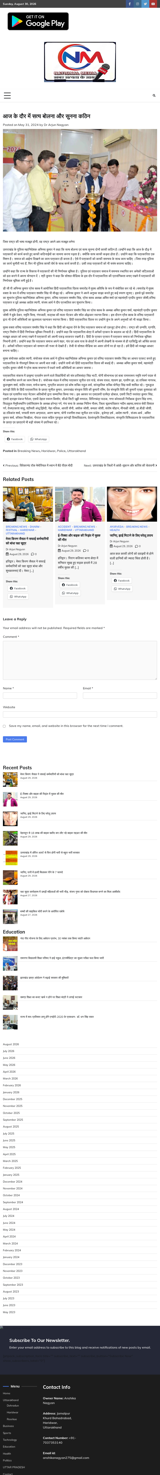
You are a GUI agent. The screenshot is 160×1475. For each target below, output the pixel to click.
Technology (10, 1439)
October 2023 (11, 1277)
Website (9, 707)
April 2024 (9, 1236)
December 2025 (12, 1099)
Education (9, 1446)
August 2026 (11, 1044)
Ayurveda (117, 527)
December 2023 (12, 1264)
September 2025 (13, 1119)
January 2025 (11, 1174)
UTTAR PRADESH (14, 1467)
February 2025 (12, 1167)
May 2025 (9, 1147)
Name (8, 688)
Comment (11, 637)
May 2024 (9, 1229)
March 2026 (10, 1078)
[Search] (154, 95)
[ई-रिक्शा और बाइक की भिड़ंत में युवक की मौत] (10, 799)
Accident (64, 527)
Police (61, 451)
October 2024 (11, 1195)
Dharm (34, 527)
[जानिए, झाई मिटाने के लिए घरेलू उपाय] (10, 819)
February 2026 (12, 1085)
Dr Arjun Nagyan (56, 125)
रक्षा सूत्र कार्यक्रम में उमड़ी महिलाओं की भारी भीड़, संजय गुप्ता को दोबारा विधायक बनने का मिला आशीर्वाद (70, 891)
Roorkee (12, 1419)
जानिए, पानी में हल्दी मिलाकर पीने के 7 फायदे (41, 872)
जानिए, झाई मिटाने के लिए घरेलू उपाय (131, 535)
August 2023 (11, 1291)
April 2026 (9, 1071)
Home (6, 1393)
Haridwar (48, 451)
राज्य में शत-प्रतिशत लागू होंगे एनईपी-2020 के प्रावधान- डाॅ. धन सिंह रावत (57, 1016)
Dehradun (13, 1405)
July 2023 (8, 1298)
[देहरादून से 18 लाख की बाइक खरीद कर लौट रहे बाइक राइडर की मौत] (10, 839)
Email (88, 688)
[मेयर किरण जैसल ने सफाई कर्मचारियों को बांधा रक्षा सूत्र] (10, 780)
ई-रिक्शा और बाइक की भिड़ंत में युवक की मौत (42, 793)
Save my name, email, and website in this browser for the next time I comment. (66, 726)
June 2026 (9, 1057)
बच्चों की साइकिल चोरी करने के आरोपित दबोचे (42, 911)
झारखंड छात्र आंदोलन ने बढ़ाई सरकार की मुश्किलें (44, 977)
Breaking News (29, 451)
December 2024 (12, 1181)
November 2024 (12, 1188)
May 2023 (9, 1312)
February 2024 (12, 1250)
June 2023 (9, 1305)
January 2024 (11, 1257)
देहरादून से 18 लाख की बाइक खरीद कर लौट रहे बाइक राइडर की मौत (53, 832)
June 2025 (9, 1140)
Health (115, 530)
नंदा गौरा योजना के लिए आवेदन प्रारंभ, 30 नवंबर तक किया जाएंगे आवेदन (55, 938)
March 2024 (10, 1243)
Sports (7, 1433)
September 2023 (13, 1284)
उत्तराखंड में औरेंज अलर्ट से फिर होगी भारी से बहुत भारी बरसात (50, 852)
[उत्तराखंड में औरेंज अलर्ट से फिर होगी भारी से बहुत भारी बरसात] (10, 858)
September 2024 (13, 1202)
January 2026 (11, 1092)
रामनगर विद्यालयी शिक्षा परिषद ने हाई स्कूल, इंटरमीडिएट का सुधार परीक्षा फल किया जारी (62, 958)
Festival (11, 530)
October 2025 (11, 1112)
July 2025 (8, 1133)
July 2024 (8, 1215)
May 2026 (9, 1064)
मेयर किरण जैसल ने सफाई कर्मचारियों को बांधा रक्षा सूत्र (47, 774)
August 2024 (11, 1209)
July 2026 (8, 1051)
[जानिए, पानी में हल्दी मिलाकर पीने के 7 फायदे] (10, 878)
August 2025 (11, 1126)
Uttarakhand (76, 451)
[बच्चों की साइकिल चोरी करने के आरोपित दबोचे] (10, 917)
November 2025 (12, 1105)
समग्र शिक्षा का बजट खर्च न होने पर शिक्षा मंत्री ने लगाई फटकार (51, 997)
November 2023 (12, 1270)
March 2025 (10, 1161)
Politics (7, 1460)
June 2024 (9, 1222)
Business (8, 1426)
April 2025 (9, 1154)
